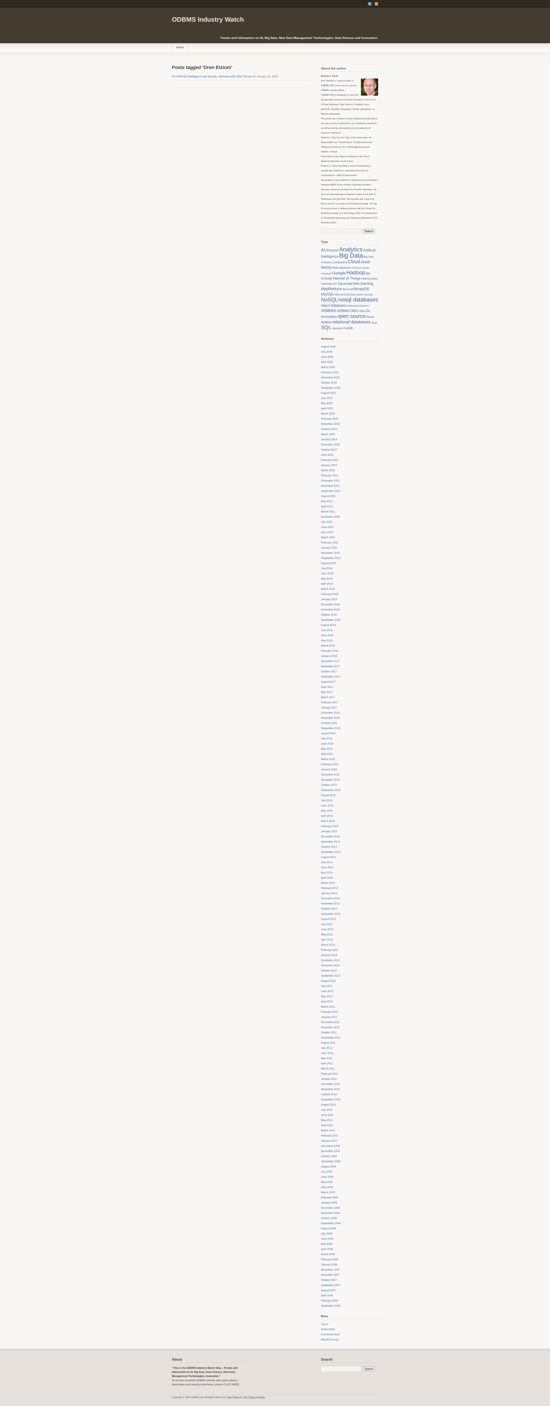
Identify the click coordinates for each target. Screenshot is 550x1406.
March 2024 (328, 434)
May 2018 (327, 640)
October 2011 (329, 1032)
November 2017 (330, 666)
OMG (362, 311)
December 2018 (330, 604)
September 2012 (331, 975)
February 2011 (329, 1073)
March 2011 (328, 1068)
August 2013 (328, 919)
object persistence (358, 305)
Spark (374, 322)
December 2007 (330, 1269)
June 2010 (327, 1115)
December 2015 (330, 774)
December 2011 (330, 1022)
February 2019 (329, 594)
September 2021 (331, 491)
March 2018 (328, 645)
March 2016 (328, 759)
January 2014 (329, 893)
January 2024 (329, 439)
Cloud (354, 261)
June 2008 (327, 1238)
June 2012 (327, 991)
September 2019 (331, 558)
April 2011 (327, 1063)
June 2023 (327, 454)
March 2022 (328, 470)
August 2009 (328, 1166)
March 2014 (328, 882)
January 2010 (329, 1140)
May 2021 (327, 501)
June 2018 (327, 635)
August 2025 (328, 393)
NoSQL (329, 300)
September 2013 (331, 913)
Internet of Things (347, 278)
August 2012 (328, 980)
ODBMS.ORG (347, 311)
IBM (368, 273)
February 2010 (329, 1135)
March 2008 (328, 1254)
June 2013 (327, 929)
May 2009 (327, 1182)
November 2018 (330, 609)
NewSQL (368, 294)
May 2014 (327, 872)
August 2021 (328, 496)
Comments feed (330, 1334)
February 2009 (329, 1197)
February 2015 (329, 826)
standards (338, 328)
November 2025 (330, 377)
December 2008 (330, 1207)
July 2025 (326, 398)
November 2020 (330, 516)
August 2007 (328, 1290)
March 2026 (328, 367)
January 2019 (329, 599)
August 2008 (328, 1228)
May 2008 (327, 1243)
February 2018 (329, 650)
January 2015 (329, 831)
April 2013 (327, 939)
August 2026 (328, 346)
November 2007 (330, 1274)
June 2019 (327, 573)
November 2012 (330, 965)
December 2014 (330, 836)
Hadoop (355, 272)
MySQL (327, 294)
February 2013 (329, 950)
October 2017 (329, 671)
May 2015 (327, 810)
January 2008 (329, 1264)
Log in (324, 1324)
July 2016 (326, 738)
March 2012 (328, 1006)
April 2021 (327, 506)
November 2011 (330, 1027)
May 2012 (327, 996)
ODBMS (328, 310)
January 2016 (329, 769)
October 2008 (329, 1218)
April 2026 (327, 362)
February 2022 (329, 475)
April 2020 (327, 532)
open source (351, 316)
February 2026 (329, 372)
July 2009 (326, 1171)
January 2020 (329, 547)
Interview (326, 283)
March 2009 (328, 1192)
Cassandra (339, 262)
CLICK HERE (231, 1384)
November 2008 (330, 1213)
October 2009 (329, 1156)
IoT (335, 283)
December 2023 (330, 444)
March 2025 (328, 413)
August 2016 (328, 733)
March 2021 (328, 511)
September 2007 (331, 1285)
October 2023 (329, 449)
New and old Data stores (349, 294)
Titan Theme (233, 1397)
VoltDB (348, 328)
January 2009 (329, 1202)
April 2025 (327, 408)
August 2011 (328, 1042)
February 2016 (329, 764)
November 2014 (330, 841)
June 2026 (327, 356)
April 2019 (327, 583)
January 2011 (329, 1078)
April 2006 (327, 1295)
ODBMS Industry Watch (208, 19)
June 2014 (327, 867)
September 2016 (331, 728)
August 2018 (328, 625)
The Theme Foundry (254, 1397)
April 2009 (327, 1187)
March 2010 (328, 1130)
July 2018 (326, 630)
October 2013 (329, 908)
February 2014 (329, 888)
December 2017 (330, 661)
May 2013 (327, 934)
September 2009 (331, 1161)
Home (180, 47)
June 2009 (327, 1176)
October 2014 (329, 846)
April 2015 (327, 815)
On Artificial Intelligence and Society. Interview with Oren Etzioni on (214, 76)
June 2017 (327, 686)
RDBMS (326, 322)
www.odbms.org (343, 85)
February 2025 (329, 418)
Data (335, 267)
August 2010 (328, 1104)
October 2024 (329, 429)
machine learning (359, 284)
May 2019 (327, 578)
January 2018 (329, 656)
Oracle (370, 316)
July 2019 (326, 568)
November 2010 (330, 1089)
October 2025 (329, 382)
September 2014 (331, 852)
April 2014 (327, 877)
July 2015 (326, 800)
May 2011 (326, 1058)
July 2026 (326, 351)
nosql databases (358, 300)
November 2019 (330, 552)
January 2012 (329, 1017)
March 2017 (328, 697)
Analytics (351, 249)
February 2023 (329, 460)
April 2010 (327, 1125)
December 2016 (330, 712)
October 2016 (329, 723)
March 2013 (328, 944)
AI (323, 250)
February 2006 (329, 1300)
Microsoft (347, 289)
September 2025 (331, 387)
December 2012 (330, 960)
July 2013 (326, 924)
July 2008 (326, 1233)
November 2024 (330, 423)
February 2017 (329, 702)
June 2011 (327, 1053)
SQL (326, 327)
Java (341, 284)
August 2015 (328, 795)
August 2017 (328, 681)
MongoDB (361, 289)
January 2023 (329, 465)
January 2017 (329, 707)
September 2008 (331, 1223)
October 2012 (329, 970)
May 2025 (327, 403)
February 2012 (329, 1011)
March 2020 (328, 537)
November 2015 (330, 779)
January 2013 (329, 955)
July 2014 (326, 862)
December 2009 (330, 1145)
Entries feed (328, 1329)
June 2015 (327, 805)
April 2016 (327, 754)
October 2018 (329, 614)
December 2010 (330, 1084)
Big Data (351, 255)
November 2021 (330, 485)
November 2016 (330, 717)
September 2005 (331, 1305)
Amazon (332, 250)
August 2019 (328, 563)
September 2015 (331, 790)
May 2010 (327, 1120)
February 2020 (329, 542)
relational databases (351, 322)
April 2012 (327, 1001)
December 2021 (330, 480)
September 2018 (331, 619)
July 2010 (326, 1109)
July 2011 (326, 1048)
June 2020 (327, 527)
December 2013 (330, 898)
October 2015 (329, 784)
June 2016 (327, 743)
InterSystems (369, 278)
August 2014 (328, 857)
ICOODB (326, 278)
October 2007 (329, 1280)
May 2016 (327, 748)
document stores (361, 267)
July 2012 (326, 986)
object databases (334, 305)
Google (339, 273)
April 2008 (327, 1249)
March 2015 (328, 821)
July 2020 (326, 521)
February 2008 (329, 1259)
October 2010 (329, 1094)
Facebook (326, 273)
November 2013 (330, 903)
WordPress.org (329, 1339)
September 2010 (331, 1099)
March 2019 (328, 589)
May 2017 (327, 692)
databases (345, 267)
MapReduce (331, 288)
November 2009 (330, 1151)
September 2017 (331, 676)
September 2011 (330, 1037)
